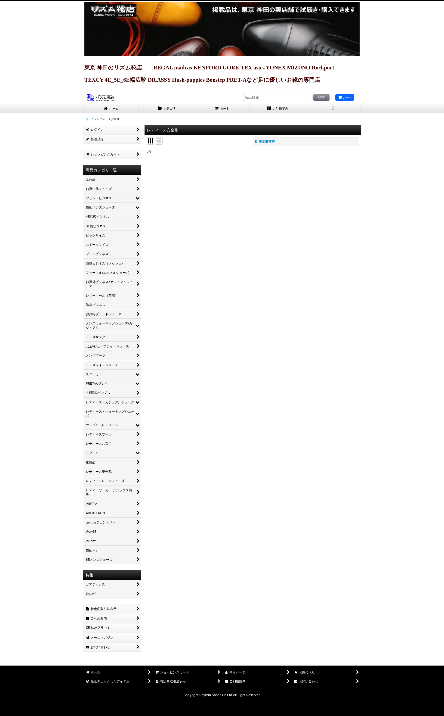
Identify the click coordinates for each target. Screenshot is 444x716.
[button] (333, 108)
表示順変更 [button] (267, 141)
